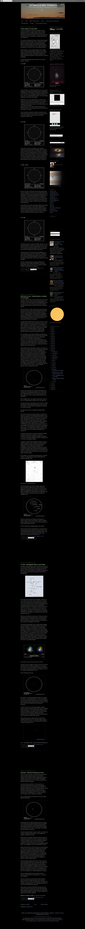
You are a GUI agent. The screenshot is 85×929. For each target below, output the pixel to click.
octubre (53, 355)
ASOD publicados (24, 23)
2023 (52, 333)
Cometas (51, 197)
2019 (52, 340)
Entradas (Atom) (29, 906)
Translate (59, 137)
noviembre (54, 353)
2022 (52, 334)
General (51, 201)
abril (53, 365)
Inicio (22, 21)
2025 (52, 329)
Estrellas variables (30, 747)
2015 (52, 346)
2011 (52, 385)
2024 (52, 331)
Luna (51, 204)
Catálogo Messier (53, 194)
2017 (52, 343)
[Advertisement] (45, 24)
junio (53, 362)
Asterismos (52, 191)
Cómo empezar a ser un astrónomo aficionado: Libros (58, 257)
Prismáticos (52, 209)
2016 (52, 345)
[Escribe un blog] (32, 269)
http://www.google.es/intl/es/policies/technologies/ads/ (42, 921)
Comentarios (54, 234)
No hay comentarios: (25, 269)
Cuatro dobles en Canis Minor (29, 29)
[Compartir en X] (33, 269)
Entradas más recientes (25, 904)
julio (53, 360)
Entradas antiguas (44, 904)
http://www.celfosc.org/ (25, 339)
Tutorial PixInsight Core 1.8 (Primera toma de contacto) (58, 294)
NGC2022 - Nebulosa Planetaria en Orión (32, 772)
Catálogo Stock (53, 195)
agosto (53, 358)
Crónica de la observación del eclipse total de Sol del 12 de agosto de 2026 (58, 282)
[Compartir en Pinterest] (36, 269)
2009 (52, 389)
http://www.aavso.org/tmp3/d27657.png (28, 483)
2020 (52, 338)
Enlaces (42, 21)
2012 (52, 384)
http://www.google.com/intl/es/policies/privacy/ (49, 919)
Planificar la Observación (34, 21)
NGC (26, 900)
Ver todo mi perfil (59, 164)
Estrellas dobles (30, 270)
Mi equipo (32, 23)
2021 (52, 336)
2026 (52, 327)
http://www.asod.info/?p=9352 (39, 895)
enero (53, 381)
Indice (26, 21)
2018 (52, 341)
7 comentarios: (24, 537)
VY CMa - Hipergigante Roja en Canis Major (33, 564)
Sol (50, 212)
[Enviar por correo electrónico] (31, 269)
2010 (52, 387)
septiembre (54, 357)
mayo (53, 363)
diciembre (54, 351)
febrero (53, 369)
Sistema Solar (52, 210)
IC (50, 203)
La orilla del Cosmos (43, 5)
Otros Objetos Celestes (54, 207)
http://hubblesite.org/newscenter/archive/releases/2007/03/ (32, 661)
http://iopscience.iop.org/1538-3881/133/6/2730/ (35, 631)
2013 (52, 350)
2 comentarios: (24, 898)
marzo (53, 367)
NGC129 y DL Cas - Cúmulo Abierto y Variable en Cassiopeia (34, 297)
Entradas (53, 232)
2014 (52, 348)
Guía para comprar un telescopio (52, 21)
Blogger (46, 914)
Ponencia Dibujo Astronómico (41, 23)
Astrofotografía (53, 192)
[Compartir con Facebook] (34, 269)
